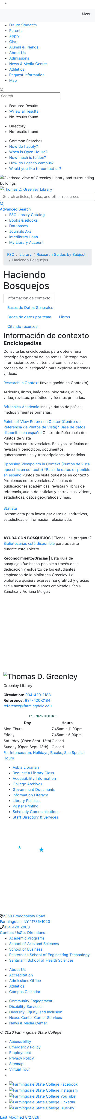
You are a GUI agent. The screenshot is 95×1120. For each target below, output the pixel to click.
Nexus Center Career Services (35, 1017)
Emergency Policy (25, 1047)
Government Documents (34, 789)
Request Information (27, 74)
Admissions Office (25, 980)
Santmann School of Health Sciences (41, 960)
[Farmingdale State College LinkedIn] (42, 1101)
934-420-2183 (38, 694)
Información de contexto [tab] (28, 298)
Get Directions (32, 932)
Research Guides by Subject (61, 254)
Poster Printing (26, 806)
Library (25, 254)
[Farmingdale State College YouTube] (42, 1095)
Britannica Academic (21, 406)
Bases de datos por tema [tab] (29, 317)
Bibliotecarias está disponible (29, 543)
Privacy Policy (21, 1058)
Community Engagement (30, 1001)
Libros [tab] (64, 317)
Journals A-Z (20, 231)
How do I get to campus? (31, 163)
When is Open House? (28, 152)
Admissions (19, 58)
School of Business (25, 949)
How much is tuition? (27, 157)
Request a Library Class (33, 773)
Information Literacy (30, 795)
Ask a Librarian (26, 767)
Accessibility (20, 1041)
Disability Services (25, 1006)
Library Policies (26, 800)
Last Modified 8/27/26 (19, 1117)
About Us (17, 52)
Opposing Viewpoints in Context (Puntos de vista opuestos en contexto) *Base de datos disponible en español (46, 469)
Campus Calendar (24, 991)
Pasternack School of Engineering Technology (49, 954)
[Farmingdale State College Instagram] (43, 1089)
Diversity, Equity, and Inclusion (35, 1012)
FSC (10, 254)
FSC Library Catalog (27, 214)
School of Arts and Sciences (34, 943)
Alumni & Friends (23, 47)
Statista (10, 508)
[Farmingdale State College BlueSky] (41, 1107)
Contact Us (10, 932)
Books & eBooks (23, 220)
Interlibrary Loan (23, 237)
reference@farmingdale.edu (27, 706)
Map (13, 80)
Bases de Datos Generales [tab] (30, 307)
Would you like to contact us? (35, 168)
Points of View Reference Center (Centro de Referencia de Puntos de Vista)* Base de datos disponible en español (44, 427)
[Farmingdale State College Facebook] (43, 1084)
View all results (25, 111)
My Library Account (26, 242)
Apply (14, 36)
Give (13, 41)
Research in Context (21, 382)
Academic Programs (27, 938)
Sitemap (16, 1063)
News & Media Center (28, 63)
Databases (18, 225)
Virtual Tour (19, 1069)
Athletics (16, 69)
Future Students (23, 25)
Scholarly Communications (36, 811)
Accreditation (21, 975)
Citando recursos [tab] (22, 326)
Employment (20, 1052)
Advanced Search (15, 209)
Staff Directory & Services (35, 817)
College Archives (27, 784)
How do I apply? (23, 146)
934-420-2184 (37, 700)
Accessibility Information (34, 778)
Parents (15, 30)
